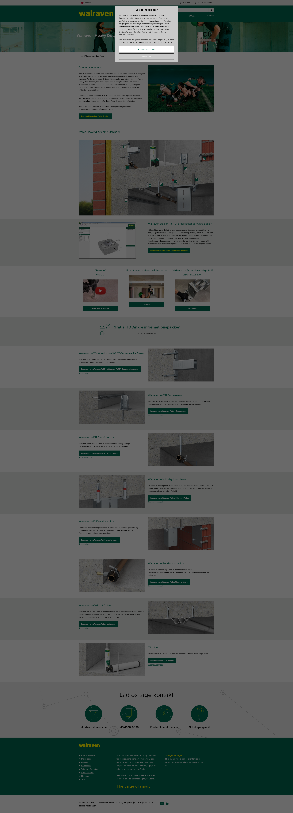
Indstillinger (146, 56)
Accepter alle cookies (146, 49)
